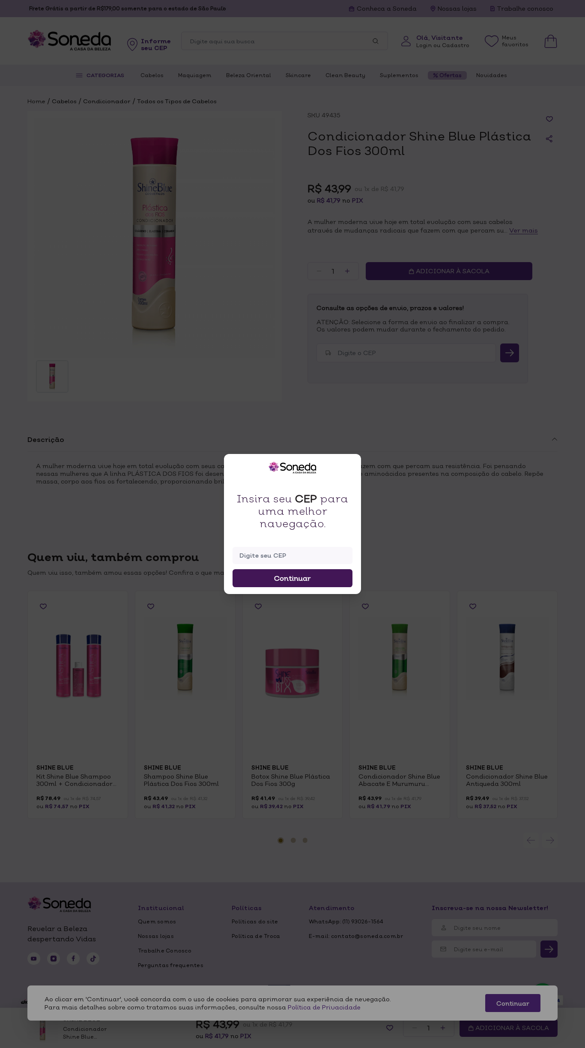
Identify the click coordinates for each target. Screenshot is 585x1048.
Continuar (292, 578)
